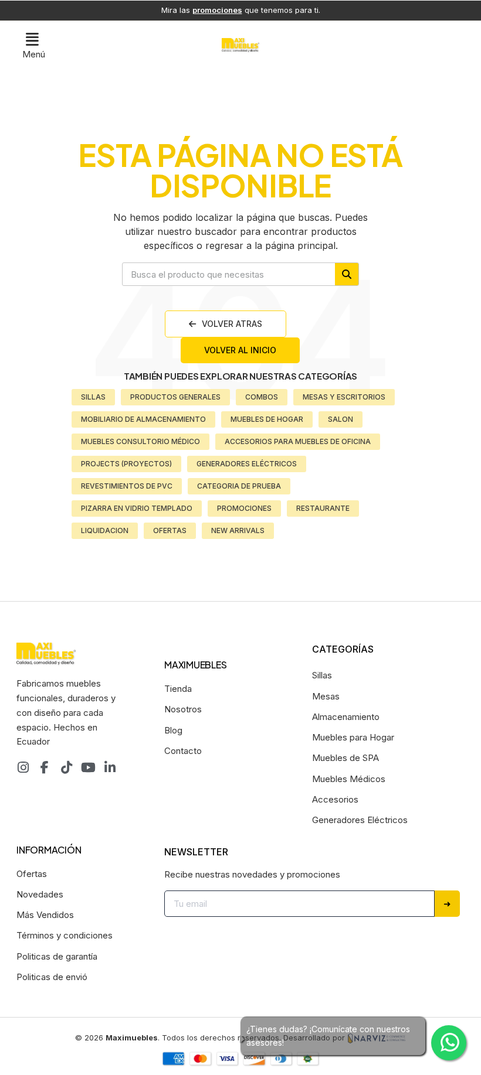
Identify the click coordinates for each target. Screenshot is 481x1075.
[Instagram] (22, 767)
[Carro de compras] (454, 44)
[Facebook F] (44, 767)
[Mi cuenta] (433, 42)
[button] (33, 45)
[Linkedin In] (109, 767)
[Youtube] (88, 767)
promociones (217, 10)
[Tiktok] (66, 767)
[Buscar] (346, 274)
